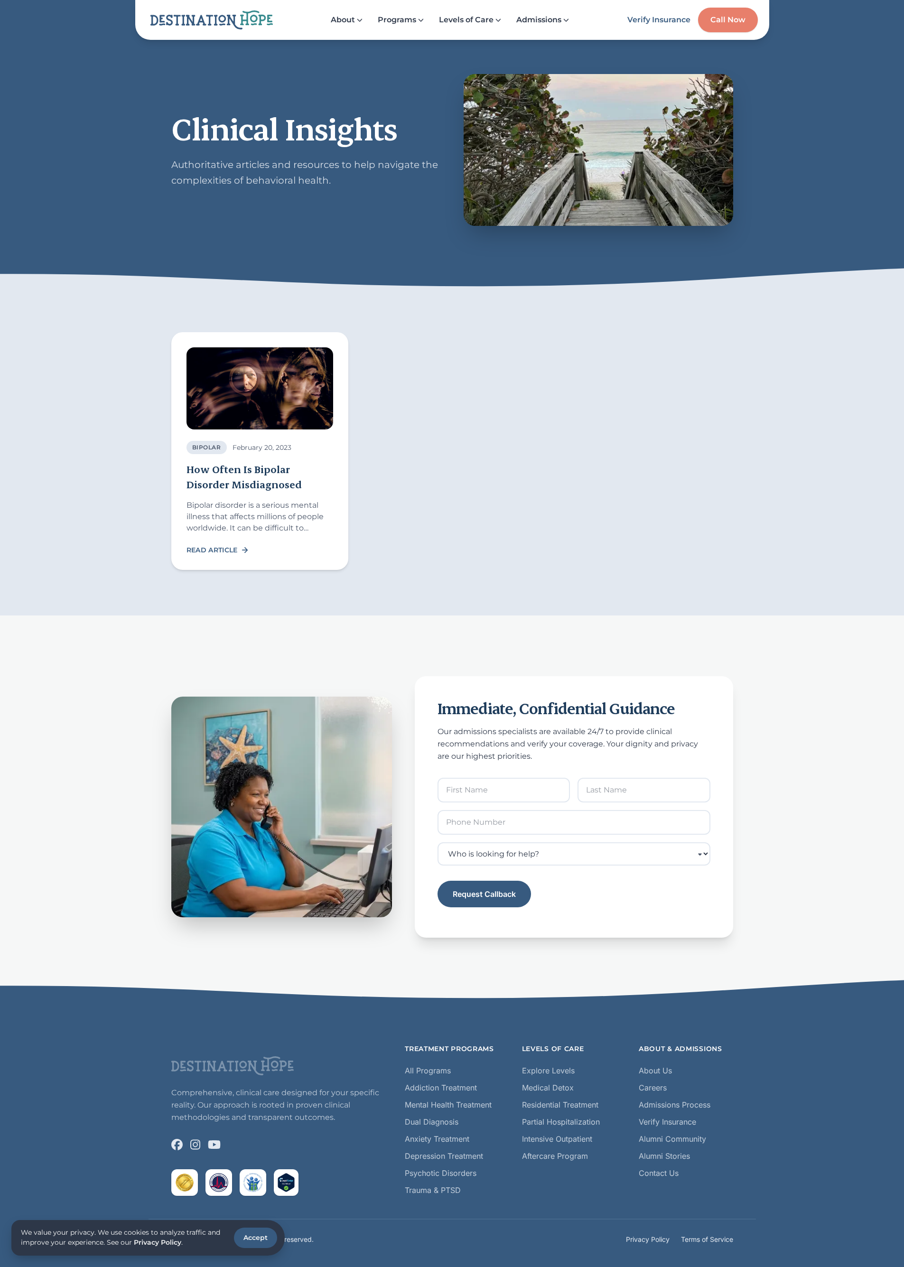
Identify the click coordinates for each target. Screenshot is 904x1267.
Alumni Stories (664, 1156)
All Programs (428, 1070)
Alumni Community (672, 1139)
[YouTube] (214, 1144)
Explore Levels (548, 1070)
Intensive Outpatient (557, 1139)
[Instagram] (195, 1144)
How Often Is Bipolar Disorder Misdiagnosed (244, 477)
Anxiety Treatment (437, 1139)
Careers (653, 1087)
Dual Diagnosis (431, 1122)
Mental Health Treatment (448, 1104)
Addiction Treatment (441, 1087)
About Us (655, 1070)
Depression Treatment (444, 1156)
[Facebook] (177, 1144)
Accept (255, 1237)
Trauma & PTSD (433, 1190)
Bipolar (206, 447)
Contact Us (659, 1173)
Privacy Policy (648, 1239)
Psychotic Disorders (440, 1173)
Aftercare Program (555, 1156)
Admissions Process (674, 1104)
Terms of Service (707, 1239)
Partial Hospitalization (561, 1122)
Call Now (728, 19)
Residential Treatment (560, 1104)
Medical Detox (548, 1087)
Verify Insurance (658, 19)
